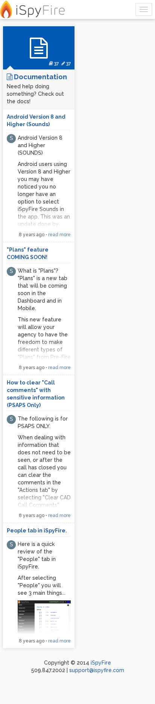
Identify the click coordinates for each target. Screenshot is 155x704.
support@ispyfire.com (96, 670)
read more (59, 234)
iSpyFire (101, 663)
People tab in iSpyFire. (37, 531)
